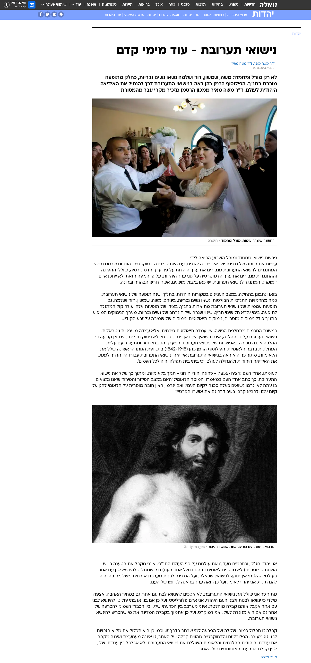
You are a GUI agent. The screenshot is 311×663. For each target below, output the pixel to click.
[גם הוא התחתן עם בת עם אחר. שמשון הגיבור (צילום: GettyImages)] (184, 478)
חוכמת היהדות (169, 15)
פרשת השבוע (134, 15)
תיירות (127, 5)
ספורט (234, 5)
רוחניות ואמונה (213, 15)
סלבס (185, 5)
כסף (172, 5)
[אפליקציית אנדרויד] (61, 14)
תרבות (201, 5)
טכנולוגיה (109, 5)
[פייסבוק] (41, 14)
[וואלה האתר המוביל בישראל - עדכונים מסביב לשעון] (268, 4)
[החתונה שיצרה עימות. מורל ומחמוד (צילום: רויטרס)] (184, 172)
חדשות (250, 5)
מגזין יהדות (191, 15)
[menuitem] (247, 5)
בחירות (217, 5)
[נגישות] (7, 5)
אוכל (159, 5)
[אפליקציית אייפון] (54, 14)
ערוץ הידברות (237, 15)
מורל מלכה (269, 657)
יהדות (151, 15)
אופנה (91, 5)
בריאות (144, 5)
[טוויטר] (47, 14)
